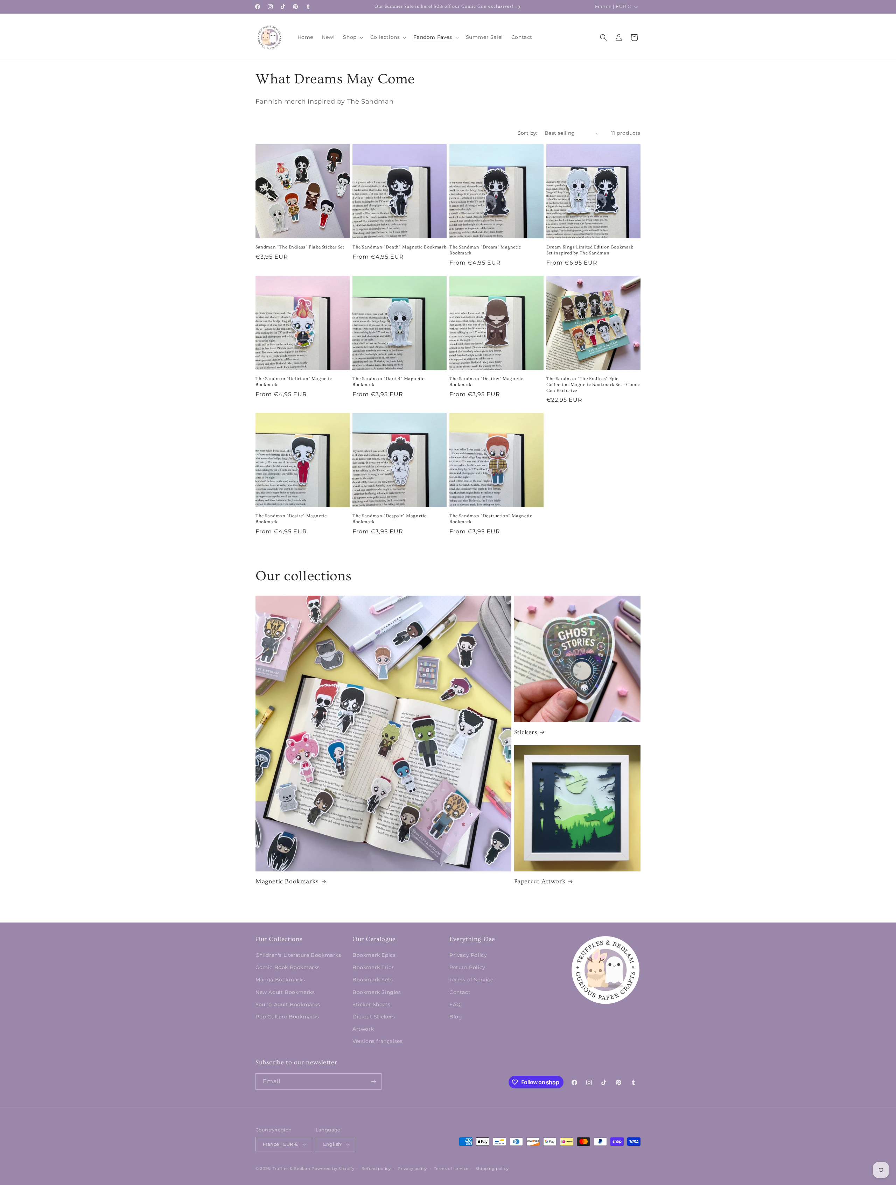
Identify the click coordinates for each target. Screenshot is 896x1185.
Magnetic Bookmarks (287, 881)
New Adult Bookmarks (285, 992)
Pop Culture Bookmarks (287, 1017)
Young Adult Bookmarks (287, 1004)
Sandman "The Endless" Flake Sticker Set (299, 247)
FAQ (455, 1004)
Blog (455, 1017)
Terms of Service (471, 980)
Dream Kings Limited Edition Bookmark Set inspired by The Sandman (590, 250)
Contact (459, 992)
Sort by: (528, 133)
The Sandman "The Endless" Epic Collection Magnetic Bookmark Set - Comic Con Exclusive (593, 384)
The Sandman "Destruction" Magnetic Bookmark (490, 518)
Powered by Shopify (333, 1168)
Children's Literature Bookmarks (298, 955)
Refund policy (376, 1168)
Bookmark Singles (376, 992)
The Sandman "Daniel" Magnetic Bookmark (388, 381)
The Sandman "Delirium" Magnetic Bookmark (293, 381)
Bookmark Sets (372, 980)
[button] (352, 37)
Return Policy (467, 967)
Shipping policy (492, 1168)
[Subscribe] (373, 1081)
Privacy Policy (468, 955)
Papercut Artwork (540, 881)
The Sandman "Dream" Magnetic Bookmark (485, 250)
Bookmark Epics (374, 955)
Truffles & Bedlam (291, 1168)
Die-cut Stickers (373, 1017)
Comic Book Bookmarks (287, 967)
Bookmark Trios (373, 967)
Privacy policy (412, 1168)
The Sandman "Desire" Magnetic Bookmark (291, 518)
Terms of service (451, 1168)
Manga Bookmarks (280, 980)
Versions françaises (377, 1041)
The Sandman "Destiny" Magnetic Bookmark (486, 381)
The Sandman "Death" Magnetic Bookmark (399, 247)
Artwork (363, 1029)
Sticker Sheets (371, 1004)
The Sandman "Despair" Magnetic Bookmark (389, 518)
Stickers (526, 732)
